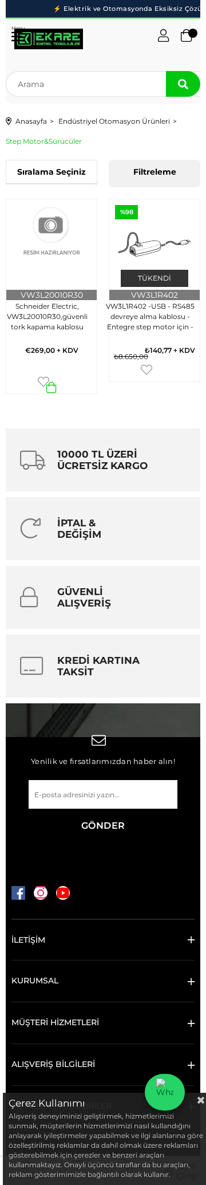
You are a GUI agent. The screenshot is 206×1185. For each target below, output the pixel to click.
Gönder (103, 825)
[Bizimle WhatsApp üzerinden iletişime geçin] (165, 1092)
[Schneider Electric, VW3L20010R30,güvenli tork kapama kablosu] (51, 244)
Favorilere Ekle (43, 382)
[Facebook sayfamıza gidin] (18, 893)
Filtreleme (154, 172)
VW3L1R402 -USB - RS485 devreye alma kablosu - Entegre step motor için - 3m (150, 318)
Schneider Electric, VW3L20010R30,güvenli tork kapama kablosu (47, 316)
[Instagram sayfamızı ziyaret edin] (40, 893)
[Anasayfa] (48, 39)
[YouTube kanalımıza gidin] (63, 893)
